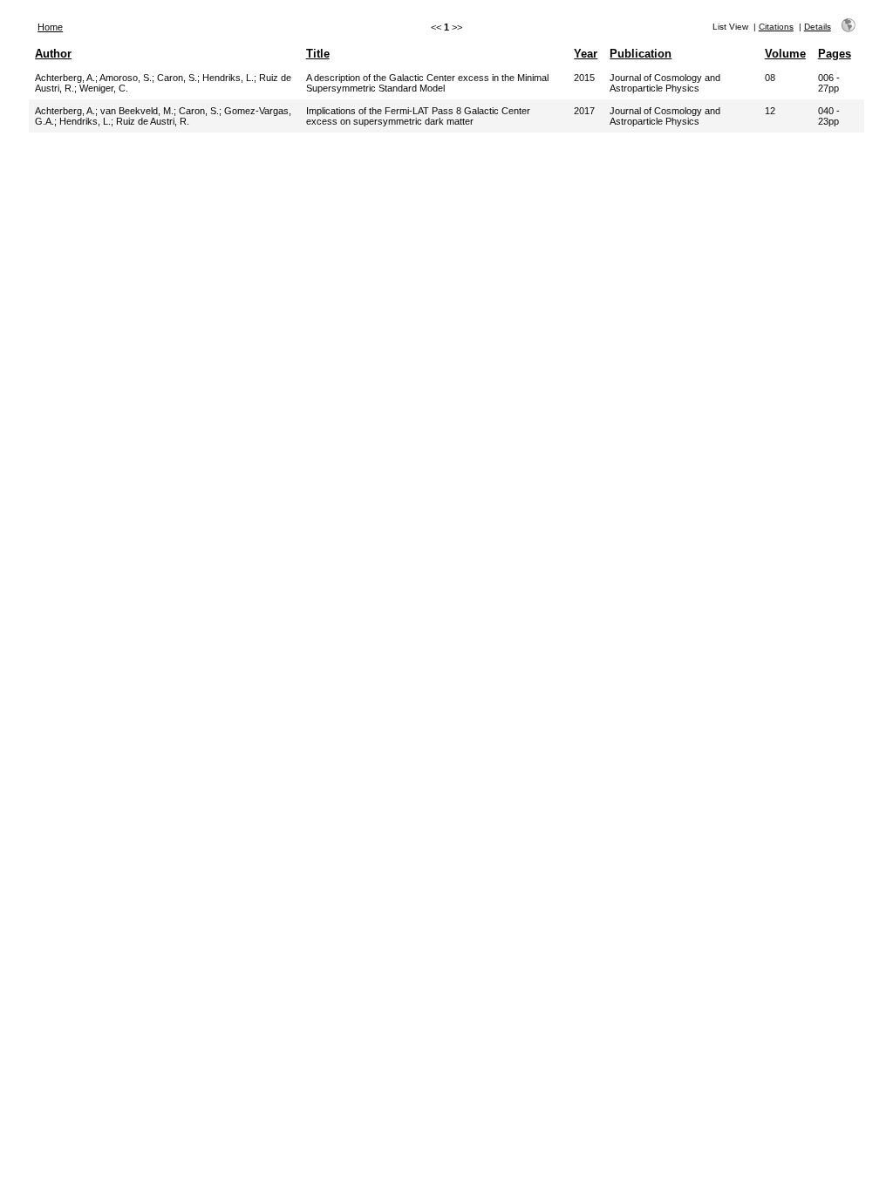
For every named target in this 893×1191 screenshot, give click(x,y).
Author (53, 53)
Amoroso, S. (125, 77)
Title (318, 53)
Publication (640, 53)
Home (50, 27)
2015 (584, 77)
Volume (785, 53)
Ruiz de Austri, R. (152, 121)
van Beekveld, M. (137, 110)
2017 (584, 110)
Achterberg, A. (65, 77)
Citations (776, 26)
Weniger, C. (103, 88)
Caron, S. (177, 77)
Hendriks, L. (228, 77)
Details (817, 26)
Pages (834, 53)
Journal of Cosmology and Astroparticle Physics (665, 82)
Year (585, 53)
